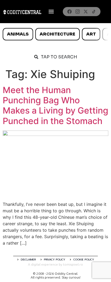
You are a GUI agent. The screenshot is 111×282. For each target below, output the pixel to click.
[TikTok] (94, 11)
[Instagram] (77, 11)
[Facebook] (69, 11)
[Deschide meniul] (51, 11)
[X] (86, 11)
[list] (55, 34)
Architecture (57, 34)
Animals (18, 34)
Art (91, 34)
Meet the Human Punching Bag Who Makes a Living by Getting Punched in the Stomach (55, 105)
